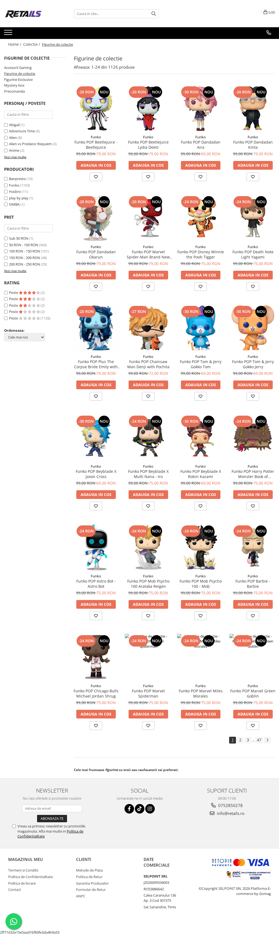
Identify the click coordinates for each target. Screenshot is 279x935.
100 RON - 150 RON (24, 251)
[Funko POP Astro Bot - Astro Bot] (95, 547)
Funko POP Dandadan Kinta (253, 144)
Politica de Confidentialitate (30, 876)
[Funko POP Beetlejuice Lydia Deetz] (148, 108)
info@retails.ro (230, 813)
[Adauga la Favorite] (96, 176)
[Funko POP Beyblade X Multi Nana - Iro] (148, 437)
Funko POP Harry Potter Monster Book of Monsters (253, 474)
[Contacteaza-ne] (269, 32)
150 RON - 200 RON (24, 257)
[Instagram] (150, 809)
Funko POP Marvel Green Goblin (252, 693)
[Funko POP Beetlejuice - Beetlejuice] (95, 108)
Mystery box (14, 85)
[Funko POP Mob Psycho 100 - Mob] (200, 547)
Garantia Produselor (92, 883)
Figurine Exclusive (18, 79)
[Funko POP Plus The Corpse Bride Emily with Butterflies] (95, 327)
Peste (14, 292)
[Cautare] (154, 13)
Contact (14, 889)
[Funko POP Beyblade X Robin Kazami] (200, 437)
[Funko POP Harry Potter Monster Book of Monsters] (252, 437)
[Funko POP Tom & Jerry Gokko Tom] (200, 327)
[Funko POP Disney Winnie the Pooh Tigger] (200, 218)
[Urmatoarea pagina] (267, 740)
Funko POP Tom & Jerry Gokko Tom (201, 364)
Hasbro (15, 191)
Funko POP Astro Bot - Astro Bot (96, 583)
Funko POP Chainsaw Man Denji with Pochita (148, 364)
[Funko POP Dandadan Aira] (200, 108)
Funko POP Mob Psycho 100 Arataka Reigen (148, 583)
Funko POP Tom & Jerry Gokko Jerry (253, 364)
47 (259, 739)
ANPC (80, 896)
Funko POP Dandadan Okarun (96, 254)
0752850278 (230, 805)
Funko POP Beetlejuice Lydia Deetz (148, 144)
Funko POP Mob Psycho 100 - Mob (201, 583)
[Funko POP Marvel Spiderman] (148, 657)
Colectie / (32, 44)
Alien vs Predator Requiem (31, 143)
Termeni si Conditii (23, 870)
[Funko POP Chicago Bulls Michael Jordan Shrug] (95, 657)
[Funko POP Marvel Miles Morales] (200, 657)
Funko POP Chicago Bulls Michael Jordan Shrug (96, 693)
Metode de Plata (89, 870)
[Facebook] (129, 809)
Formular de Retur (91, 889)
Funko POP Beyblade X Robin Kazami (200, 474)
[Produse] (9, 34)
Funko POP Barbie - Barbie (252, 583)
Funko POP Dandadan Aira (200, 144)
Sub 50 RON (18, 238)
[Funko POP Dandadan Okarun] (95, 218)
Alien (13, 137)
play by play (18, 198)
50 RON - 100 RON (23, 244)
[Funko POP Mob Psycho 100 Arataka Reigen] (148, 547)
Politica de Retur (89, 876)
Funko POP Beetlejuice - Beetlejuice (95, 144)
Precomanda (14, 91)
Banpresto (17, 178)
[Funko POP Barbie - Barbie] (252, 547)
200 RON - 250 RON (24, 264)
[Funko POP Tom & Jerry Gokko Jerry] (252, 327)
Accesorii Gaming (18, 67)
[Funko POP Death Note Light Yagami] (252, 218)
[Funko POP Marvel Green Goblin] (252, 657)
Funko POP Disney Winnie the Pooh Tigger (200, 254)
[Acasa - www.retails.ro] (31, 13)
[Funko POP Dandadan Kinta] (252, 108)
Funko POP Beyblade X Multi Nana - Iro (148, 474)
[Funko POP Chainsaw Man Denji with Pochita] (148, 327)
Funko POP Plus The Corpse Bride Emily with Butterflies (96, 364)
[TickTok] (139, 809)
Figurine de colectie (19, 73)
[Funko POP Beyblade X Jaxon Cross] (95, 437)
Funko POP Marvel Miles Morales (201, 693)
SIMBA (14, 204)
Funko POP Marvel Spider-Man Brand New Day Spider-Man (148, 254)
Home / (15, 44)
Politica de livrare (22, 883)
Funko (14, 185)
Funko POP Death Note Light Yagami (253, 254)
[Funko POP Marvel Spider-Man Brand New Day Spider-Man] (148, 218)
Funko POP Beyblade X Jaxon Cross (96, 474)
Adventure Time (22, 131)
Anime (14, 150)
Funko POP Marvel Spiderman (148, 693)
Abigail (14, 124)
